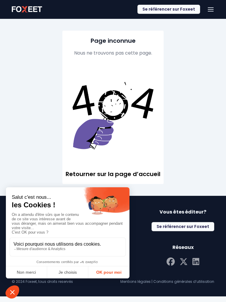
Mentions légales (135, 281)
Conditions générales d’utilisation (183, 281)
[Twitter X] (184, 261)
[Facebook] (171, 261)
